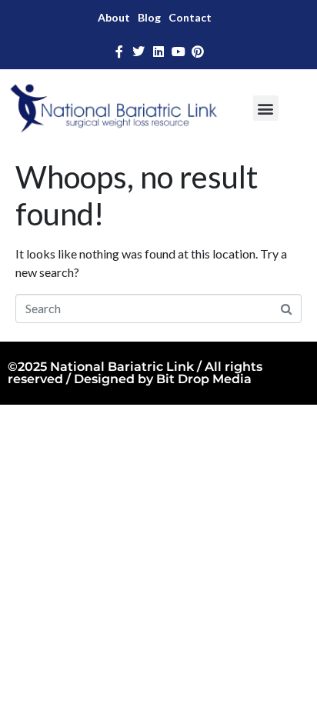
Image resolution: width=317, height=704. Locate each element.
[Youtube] (179, 52)
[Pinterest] (198, 52)
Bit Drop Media (204, 379)
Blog (149, 17)
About (114, 17)
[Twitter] (139, 52)
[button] (266, 108)
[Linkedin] (158, 52)
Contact (190, 17)
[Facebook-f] (119, 52)
